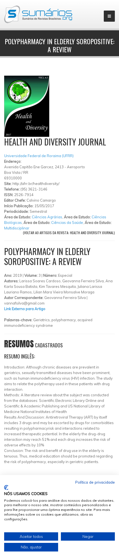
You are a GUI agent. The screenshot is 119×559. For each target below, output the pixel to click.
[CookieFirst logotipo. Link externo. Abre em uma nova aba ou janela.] (6, 487)
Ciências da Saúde (67, 222)
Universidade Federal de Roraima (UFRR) (39, 156)
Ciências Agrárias (47, 217)
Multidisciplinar (16, 228)
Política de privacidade (95, 482)
